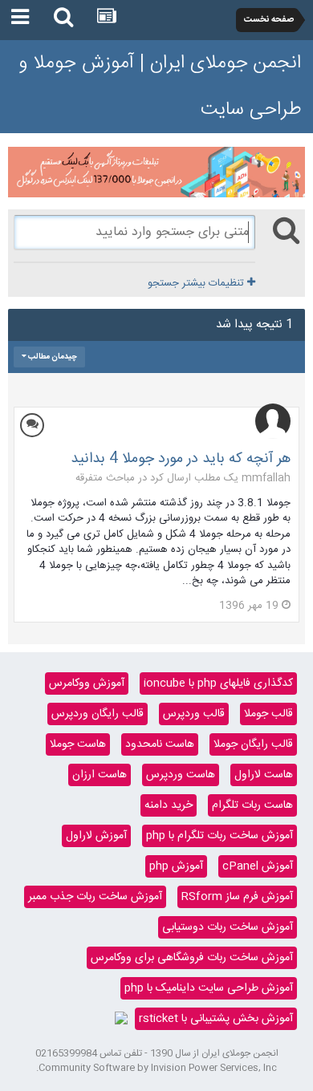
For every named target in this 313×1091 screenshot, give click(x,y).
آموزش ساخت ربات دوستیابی (227, 927)
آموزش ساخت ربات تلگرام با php (219, 836)
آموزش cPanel (257, 866)
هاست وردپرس (180, 775)
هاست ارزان (99, 775)
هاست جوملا (78, 744)
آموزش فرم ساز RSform (237, 896)
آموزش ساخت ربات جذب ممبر (95, 896)
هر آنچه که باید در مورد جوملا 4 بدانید (181, 459)
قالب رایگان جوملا (253, 744)
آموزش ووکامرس (86, 683)
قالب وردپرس (194, 714)
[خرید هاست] (121, 1018)
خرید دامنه (168, 805)
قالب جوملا (268, 714)
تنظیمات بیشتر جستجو (197, 283)
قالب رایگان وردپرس (97, 714)
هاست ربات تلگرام (252, 805)
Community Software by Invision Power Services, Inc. (156, 1068)
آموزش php (176, 866)
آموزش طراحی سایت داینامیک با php (208, 988)
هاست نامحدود (159, 744)
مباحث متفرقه (105, 478)
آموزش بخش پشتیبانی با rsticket (216, 1018)
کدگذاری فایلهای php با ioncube (218, 683)
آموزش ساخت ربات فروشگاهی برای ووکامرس (192, 957)
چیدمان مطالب (51, 357)
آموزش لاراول (96, 836)
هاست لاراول (263, 775)
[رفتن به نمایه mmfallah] (273, 421)
